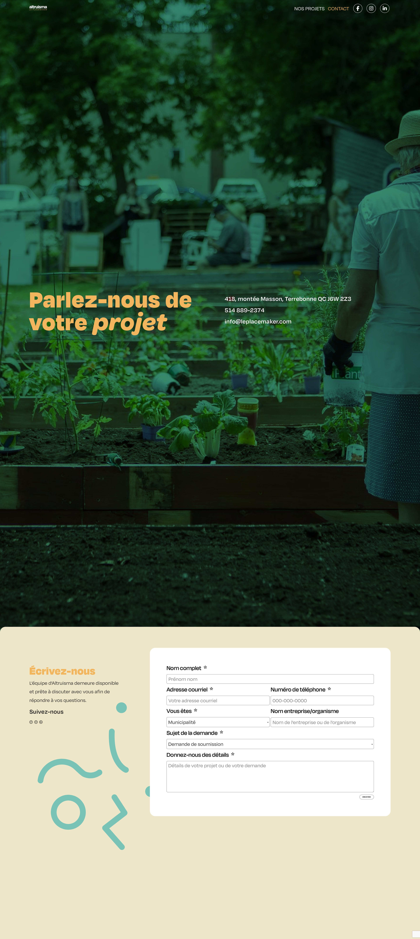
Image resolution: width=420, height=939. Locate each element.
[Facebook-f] (31, 722)
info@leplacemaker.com (258, 321)
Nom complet (184, 668)
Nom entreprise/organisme (305, 711)
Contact (338, 8)
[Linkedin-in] (41, 722)
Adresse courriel (187, 689)
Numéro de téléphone (298, 689)
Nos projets (309, 8)
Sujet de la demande (193, 733)
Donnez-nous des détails (198, 754)
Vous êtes (180, 711)
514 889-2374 (244, 310)
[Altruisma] (38, 8)
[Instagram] (36, 722)
